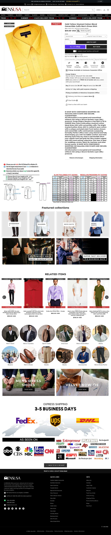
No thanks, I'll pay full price (55, 286)
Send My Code (55, 282)
